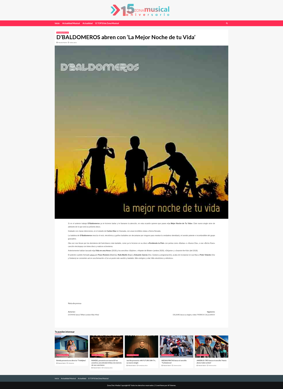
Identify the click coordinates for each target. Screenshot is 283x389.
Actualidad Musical (71, 23)
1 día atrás (71, 363)
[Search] (227, 23)
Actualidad (88, 23)
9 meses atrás (212, 365)
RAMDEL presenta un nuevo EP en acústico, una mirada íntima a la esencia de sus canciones (106, 362)
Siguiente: (194, 313)
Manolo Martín (62, 42)
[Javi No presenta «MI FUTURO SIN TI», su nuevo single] (141, 346)
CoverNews (159, 385)
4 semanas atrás (108, 367)
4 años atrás (73, 42)
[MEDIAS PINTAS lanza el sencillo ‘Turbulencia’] (176, 346)
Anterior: (83, 313)
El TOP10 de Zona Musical (107, 23)
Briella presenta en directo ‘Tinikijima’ (71, 360)
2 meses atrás (177, 365)
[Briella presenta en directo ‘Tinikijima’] (71, 346)
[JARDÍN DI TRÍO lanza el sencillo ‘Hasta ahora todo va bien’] (211, 346)
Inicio (57, 23)
